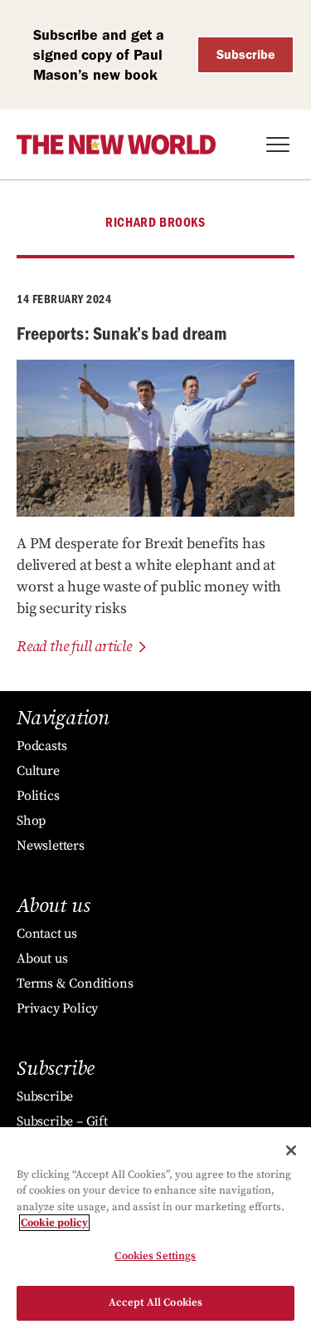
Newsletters (51, 845)
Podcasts (41, 746)
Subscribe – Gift (62, 1121)
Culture (38, 771)
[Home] (116, 144)
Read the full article (74, 646)
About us (42, 958)
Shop (31, 820)
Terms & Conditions (75, 983)
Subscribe (245, 54)
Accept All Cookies (155, 1302)
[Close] (291, 1150)
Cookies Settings (155, 1256)
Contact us (47, 933)
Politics (38, 795)
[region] (155, 1230)
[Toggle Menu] (277, 144)
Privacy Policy (57, 1008)
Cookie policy (54, 1222)
